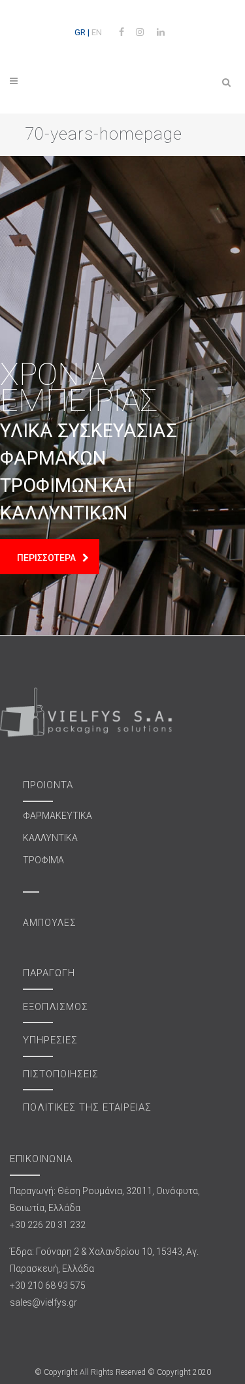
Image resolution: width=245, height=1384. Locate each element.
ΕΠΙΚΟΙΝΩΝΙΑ (41, 1159)
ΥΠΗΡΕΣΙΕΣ (50, 1040)
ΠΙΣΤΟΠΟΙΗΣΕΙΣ (61, 1074)
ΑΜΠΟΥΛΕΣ (49, 922)
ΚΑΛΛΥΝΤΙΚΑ (50, 838)
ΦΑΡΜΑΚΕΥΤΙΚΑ (57, 815)
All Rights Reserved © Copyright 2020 (145, 1372)
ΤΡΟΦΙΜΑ (43, 860)
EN (96, 32)
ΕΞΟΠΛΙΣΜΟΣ (55, 1007)
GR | (82, 32)
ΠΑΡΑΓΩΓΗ (49, 973)
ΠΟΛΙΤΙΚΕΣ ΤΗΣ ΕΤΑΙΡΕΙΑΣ (87, 1107)
